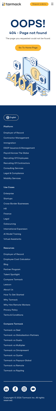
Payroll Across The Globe (16, 153)
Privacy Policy (11, 310)
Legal (6, 219)
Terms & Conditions (13, 315)
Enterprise (9, 193)
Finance (7, 214)
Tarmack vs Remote (14, 365)
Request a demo (39, 4)
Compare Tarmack (13, 279)
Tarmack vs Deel (12, 330)
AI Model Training (12, 234)
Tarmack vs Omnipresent (16, 350)
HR (5, 209)
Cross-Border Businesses (16, 204)
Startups (8, 198)
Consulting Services (13, 168)
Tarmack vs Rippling (14, 370)
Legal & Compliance (14, 173)
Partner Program (12, 269)
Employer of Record (14, 133)
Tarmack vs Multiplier (14, 345)
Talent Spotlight (12, 274)
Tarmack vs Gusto (13, 340)
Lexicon (7, 284)
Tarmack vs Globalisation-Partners (21, 335)
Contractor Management (16, 138)
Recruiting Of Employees (16, 158)
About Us (8, 290)
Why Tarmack (11, 300)
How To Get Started (14, 295)
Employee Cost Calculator (17, 259)
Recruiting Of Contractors (17, 163)
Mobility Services (12, 178)
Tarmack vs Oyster (13, 355)
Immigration (10, 143)
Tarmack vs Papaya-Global (17, 360)
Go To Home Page (28, 48)
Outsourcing (10, 224)
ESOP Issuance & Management (19, 148)
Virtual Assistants (12, 239)
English (13, 118)
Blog (6, 264)
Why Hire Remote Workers (17, 305)
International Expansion (15, 229)
